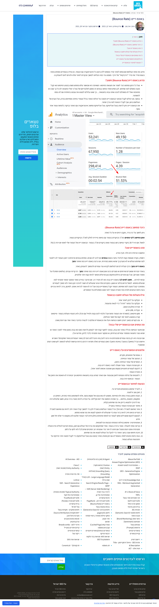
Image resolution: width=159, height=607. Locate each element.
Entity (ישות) (105, 468)
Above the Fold (134, 459)
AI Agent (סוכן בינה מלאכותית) (98, 459)
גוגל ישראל (75, 507)
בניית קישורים (74, 503)
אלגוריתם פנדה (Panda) (70, 501)
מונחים (133, 13)
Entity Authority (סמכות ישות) (67, 468)
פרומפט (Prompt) (133, 527)
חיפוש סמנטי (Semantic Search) (127, 512)
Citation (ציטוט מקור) (101, 465)
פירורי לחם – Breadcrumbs (69, 524)
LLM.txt (76, 480)
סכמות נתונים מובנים (71, 518)
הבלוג (52, 5)
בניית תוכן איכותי (134, 507)
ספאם (107, 521)
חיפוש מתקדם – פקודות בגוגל (68, 509)
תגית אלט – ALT (134, 548)
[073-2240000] (32, 5)
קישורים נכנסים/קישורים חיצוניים (98, 530)
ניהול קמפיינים (81, 5)
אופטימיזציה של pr (103, 495)
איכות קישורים (104, 498)
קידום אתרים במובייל (71, 527)
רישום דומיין (135, 539)
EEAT (138, 468)
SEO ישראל (140, 13)
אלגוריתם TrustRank (71, 498)
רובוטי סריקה (105, 533)
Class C (76, 465)
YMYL (138, 495)
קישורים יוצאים (134, 530)
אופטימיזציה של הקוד (71, 495)
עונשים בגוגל (135, 524)
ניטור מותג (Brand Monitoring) (128, 518)
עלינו (125, 5)
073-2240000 (25, 5)
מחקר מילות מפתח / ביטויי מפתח (98, 515)
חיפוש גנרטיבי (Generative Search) (96, 509)
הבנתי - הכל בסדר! (10, 603)
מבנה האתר (135, 515)
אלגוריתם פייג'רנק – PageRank (98, 501)
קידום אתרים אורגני (110, 5)
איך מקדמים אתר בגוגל (131, 498)
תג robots (106, 545)
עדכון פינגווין (74, 521)
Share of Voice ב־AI (132, 492)
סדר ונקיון (106, 518)
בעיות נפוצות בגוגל (103, 507)
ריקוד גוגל (75, 533)
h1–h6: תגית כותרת (72, 474)
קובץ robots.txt (104, 527)
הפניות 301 (136, 509)
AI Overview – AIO (72, 459)
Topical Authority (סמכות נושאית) (66, 492)
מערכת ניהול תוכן (73, 515)
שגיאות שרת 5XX (73, 539)
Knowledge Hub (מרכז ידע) (129, 480)
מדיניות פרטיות (99, 603)
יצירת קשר (42, 5)
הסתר (135, 37)
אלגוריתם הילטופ (134, 501)
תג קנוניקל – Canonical (70, 545)
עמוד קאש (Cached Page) (100, 524)
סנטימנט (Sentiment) (132, 521)
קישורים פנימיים (73, 530)
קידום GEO (94, 5)
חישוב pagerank (103, 512)
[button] (138, 447)
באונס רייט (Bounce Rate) (100, 503)
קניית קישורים (135, 533)
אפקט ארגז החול (134, 503)
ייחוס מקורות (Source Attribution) (66, 512)
